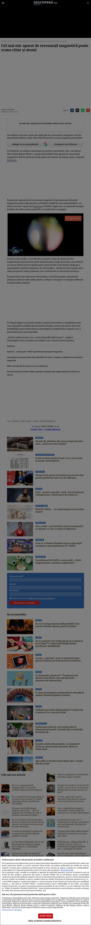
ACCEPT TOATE (45, 916)
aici (10, 884)
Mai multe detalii (67, 870)
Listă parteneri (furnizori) (12, 910)
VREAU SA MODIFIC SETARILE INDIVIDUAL (44, 921)
